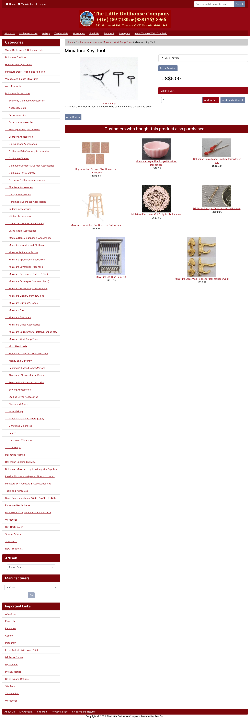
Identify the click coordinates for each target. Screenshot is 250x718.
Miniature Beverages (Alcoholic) (24, 266)
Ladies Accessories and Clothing (25, 223)
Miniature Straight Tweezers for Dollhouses (216, 208)
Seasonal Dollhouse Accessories (24, 382)
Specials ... (11, 541)
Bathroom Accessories (19, 122)
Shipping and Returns (17, 679)
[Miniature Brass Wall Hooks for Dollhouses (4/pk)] (201, 256)
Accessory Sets (15, 107)
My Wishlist (26, 4)
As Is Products (13, 86)
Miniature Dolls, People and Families (25, 71)
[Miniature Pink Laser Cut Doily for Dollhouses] (156, 198)
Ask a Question (168, 68)
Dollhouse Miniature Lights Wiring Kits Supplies (31, 469)
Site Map (10, 686)
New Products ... (14, 548)
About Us (9, 33)
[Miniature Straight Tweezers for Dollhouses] (216, 195)
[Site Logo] (125, 19)
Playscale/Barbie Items (17, 505)
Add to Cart (210, 100)
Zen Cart (159, 716)
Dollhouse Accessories (88, 42)
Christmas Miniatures (18, 425)
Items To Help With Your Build (151, 33)
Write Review (73, 117)
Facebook (109, 33)
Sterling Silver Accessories (21, 396)
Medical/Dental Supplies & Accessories (28, 237)
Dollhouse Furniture (15, 57)
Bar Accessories (15, 115)
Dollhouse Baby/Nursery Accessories (27, 151)
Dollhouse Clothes (17, 158)
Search (239, 4)
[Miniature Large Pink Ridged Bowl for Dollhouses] (156, 148)
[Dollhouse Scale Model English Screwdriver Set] (216, 147)
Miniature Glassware (18, 317)
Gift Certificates (14, 526)
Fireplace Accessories (19, 187)
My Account (11, 664)
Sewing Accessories (18, 389)
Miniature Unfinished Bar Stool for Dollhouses (96, 225)
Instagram (124, 33)
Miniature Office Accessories (22, 324)
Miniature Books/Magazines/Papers (26, 288)
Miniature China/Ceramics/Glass (24, 295)
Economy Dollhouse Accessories (25, 100)
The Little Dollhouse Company (123, 716)
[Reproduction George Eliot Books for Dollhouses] (95, 152)
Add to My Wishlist (232, 100)
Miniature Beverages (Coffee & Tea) (26, 274)
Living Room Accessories (20, 230)
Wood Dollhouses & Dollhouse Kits (24, 50)
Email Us (94, 33)
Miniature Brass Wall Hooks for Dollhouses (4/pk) (202, 278)
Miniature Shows (28, 33)
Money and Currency (18, 360)
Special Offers (13, 534)
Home (12, 4)
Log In (42, 4)
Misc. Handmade (16, 346)
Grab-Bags (13, 447)
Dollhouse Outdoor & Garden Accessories (29, 165)
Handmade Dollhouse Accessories (25, 201)
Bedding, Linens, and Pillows (22, 129)
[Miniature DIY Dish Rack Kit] (110, 256)
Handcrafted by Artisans (18, 64)
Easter (10, 433)
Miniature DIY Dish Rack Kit (111, 276)
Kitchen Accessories (18, 216)
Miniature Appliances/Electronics (25, 259)
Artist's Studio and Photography (24, 418)
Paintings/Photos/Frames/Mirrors (25, 368)
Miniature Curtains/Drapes (21, 302)
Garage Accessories (18, 194)
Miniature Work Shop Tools (117, 42)
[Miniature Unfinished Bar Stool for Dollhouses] (95, 203)
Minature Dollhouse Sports (21, 252)
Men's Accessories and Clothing (24, 245)
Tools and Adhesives (16, 490)
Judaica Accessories (18, 209)
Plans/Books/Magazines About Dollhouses (28, 512)
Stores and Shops (16, 404)
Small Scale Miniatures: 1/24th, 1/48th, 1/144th (30, 498)
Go (31, 595)
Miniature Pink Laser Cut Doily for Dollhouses (156, 214)
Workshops (79, 33)
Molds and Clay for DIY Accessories (26, 353)
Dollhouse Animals (15, 454)
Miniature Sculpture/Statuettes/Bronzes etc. (31, 331)
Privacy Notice (13, 671)
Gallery (46, 33)
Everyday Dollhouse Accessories (25, 180)
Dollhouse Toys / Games (20, 172)
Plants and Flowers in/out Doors (24, 375)
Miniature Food (15, 310)
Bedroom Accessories (19, 136)
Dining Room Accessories (21, 144)
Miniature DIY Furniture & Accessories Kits (28, 483)
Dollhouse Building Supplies (20, 461)
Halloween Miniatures (18, 440)
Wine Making (14, 411)
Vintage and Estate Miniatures (21, 78)
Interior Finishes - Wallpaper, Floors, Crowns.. (30, 476)
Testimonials (61, 33)
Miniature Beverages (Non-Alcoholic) (27, 281)
